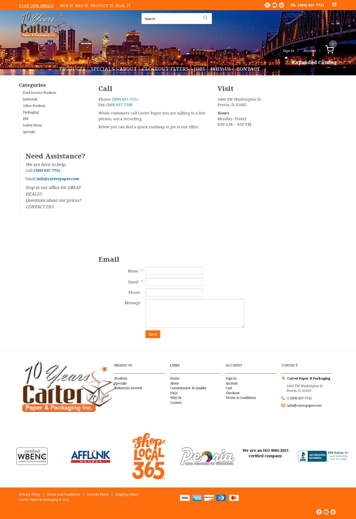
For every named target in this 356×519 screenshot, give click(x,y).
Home (175, 378)
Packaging (31, 112)
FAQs (174, 393)
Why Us (221, 69)
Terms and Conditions (63, 494)
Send (153, 334)
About (128, 69)
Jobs (199, 69)
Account (309, 50)
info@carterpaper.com (304, 405)
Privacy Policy (29, 494)
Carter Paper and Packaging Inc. (42, 41)
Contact (248, 69)
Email (134, 281)
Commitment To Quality (188, 388)
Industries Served (128, 388)
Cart (229, 388)
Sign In (288, 50)
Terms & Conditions (241, 397)
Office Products (34, 105)
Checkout (233, 393)
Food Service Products (39, 92)
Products (72, 69)
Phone (134, 292)
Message (132, 302)
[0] (335, 50)
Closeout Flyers (165, 69)
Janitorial (30, 99)
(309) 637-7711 (311, 5)
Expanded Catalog (314, 62)
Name (134, 270)
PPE (26, 119)
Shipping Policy (126, 494)
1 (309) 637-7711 (299, 398)
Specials (102, 69)
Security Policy (98, 494)
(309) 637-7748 (119, 104)
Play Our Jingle (36, 5)
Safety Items (32, 125)
